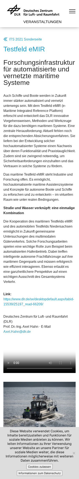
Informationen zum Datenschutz (40, 473)
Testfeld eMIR (24, 49)
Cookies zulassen (39, 466)
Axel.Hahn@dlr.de (17, 331)
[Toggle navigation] (72, 11)
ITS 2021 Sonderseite (25, 39)
